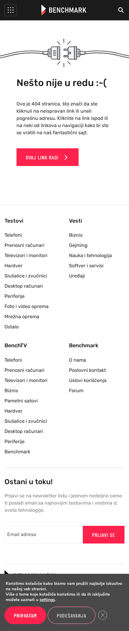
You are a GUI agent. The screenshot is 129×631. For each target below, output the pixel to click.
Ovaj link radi (43, 157)
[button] (10, 10)
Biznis (75, 235)
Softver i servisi (86, 265)
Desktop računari (23, 286)
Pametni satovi (21, 401)
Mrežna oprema (21, 316)
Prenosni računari (24, 245)
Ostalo (11, 327)
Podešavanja (71, 615)
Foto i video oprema (26, 306)
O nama (77, 360)
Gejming (78, 245)
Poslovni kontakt (87, 370)
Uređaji (77, 276)
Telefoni (13, 235)
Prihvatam (25, 615)
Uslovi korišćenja (87, 380)
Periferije (14, 296)
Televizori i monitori (25, 255)
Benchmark (17, 452)
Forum (76, 390)
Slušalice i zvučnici (25, 276)
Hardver (13, 265)
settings (47, 600)
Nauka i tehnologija (90, 255)
